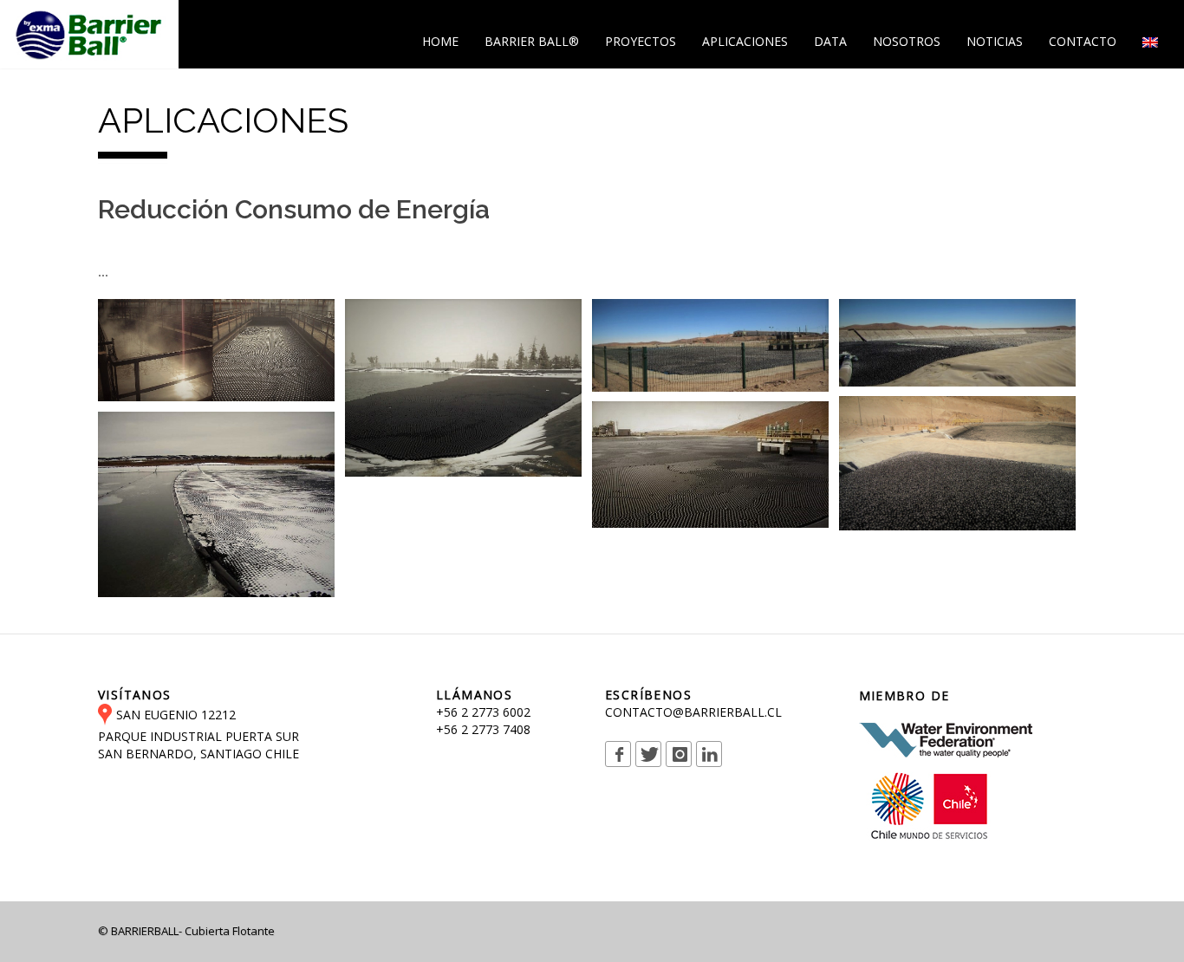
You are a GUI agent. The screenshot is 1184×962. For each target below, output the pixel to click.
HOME (440, 41)
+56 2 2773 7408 (483, 729)
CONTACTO (1082, 41)
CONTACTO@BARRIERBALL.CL (693, 712)
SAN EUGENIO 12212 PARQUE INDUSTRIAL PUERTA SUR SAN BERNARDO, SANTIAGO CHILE (198, 734)
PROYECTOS (640, 41)
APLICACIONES (745, 41)
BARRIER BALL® (532, 41)
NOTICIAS (994, 41)
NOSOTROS (906, 41)
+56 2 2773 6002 (483, 712)
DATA (830, 41)
